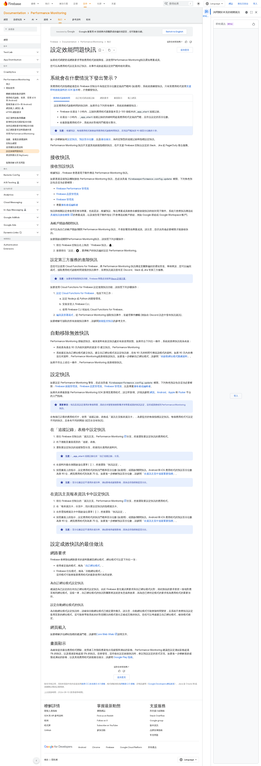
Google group (156, 720)
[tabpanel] (121, 119)
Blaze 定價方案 (118, 278)
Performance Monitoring (48, 13)
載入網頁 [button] (132, 98)
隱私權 (54, 759)
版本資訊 (154, 725)
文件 (85, 3)
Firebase (54, 42)
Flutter (182, 392)
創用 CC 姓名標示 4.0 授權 (93, 684)
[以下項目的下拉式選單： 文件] (91, 3)
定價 (75, 3)
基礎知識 (17, 19)
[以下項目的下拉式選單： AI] (37, 19)
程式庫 (47, 725)
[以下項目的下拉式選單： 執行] (53, 3)
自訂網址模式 (92, 565)
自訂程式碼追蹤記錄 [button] (85, 98)
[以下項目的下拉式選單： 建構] (39, 3)
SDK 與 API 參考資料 (53, 715)
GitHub (47, 730)
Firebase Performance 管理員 (72, 188)
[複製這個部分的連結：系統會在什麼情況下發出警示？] (121, 78)
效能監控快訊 (106, 321)
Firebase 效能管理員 (66, 386)
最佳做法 (106, 139)
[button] (18, 52)
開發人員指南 (50, 710)
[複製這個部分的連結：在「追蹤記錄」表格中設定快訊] (108, 430)
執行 (47, 3)
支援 (113, 3)
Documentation (15, 13)
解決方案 (64, 3)
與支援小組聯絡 (157, 710)
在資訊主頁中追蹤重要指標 (158, 473)
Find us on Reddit (105, 715)
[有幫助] (186, 42)
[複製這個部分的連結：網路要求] (69, 553)
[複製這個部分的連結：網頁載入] (69, 627)
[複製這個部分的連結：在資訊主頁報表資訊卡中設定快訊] (112, 494)
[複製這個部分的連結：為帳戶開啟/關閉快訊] (81, 223)
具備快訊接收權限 (60, 214)
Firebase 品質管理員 (67, 194)
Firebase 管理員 (65, 199)
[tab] (61, 97)
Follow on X (102, 720)
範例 (88, 19)
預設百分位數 (86, 139)
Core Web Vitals (105, 634)
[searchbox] (20, 29)
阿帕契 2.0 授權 (128, 684)
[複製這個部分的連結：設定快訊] (73, 375)
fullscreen (251, 12)
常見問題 (154, 735)
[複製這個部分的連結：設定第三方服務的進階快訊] (100, 260)
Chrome (96, 747)
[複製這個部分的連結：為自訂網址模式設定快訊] (87, 583)
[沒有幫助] (190, 42)
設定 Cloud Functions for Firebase (75, 293)
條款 (46, 759)
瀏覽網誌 (101, 710)
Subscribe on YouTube (107, 725)
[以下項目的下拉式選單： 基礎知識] (25, 19)
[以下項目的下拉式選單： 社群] (105, 3)
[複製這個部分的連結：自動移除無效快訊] (92, 333)
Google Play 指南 (123, 657)
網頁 (152, 392)
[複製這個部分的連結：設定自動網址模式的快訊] (87, 605)
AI (33, 19)
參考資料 (76, 19)
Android (161, 392)
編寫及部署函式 (64, 315)
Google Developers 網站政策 (161, 684)
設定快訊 (72, 139)
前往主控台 (243, 3)
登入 (255, 3)
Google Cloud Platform (131, 747)
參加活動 (101, 730)
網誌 (231, 3)
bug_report (246, 12)
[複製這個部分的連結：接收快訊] (73, 158)
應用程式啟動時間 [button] (61, 98)
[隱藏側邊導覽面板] (36, 761)
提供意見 (185, 50)
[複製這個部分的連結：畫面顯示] (69, 644)
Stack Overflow (157, 715)
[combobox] (178, 3)
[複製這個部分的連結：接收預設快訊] (77, 166)
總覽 (6, 19)
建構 (33, 3)
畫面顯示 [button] (118, 98)
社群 (99, 3)
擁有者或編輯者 (69, 205)
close (256, 12)
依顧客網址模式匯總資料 (174, 356)
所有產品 (152, 747)
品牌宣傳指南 (156, 730)
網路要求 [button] (104, 98)
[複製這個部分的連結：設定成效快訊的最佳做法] (106, 544)
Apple (171, 392)
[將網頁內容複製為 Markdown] (109, 50)
